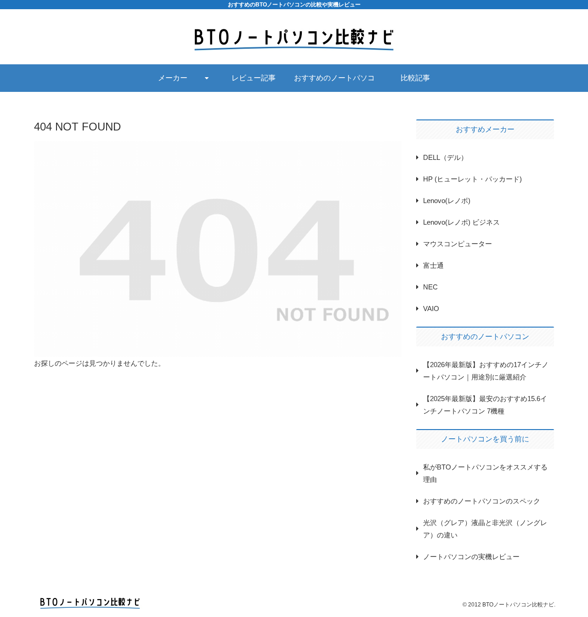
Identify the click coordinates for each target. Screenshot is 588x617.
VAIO (431, 308)
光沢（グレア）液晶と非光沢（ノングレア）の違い (485, 529)
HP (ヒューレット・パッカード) (472, 179)
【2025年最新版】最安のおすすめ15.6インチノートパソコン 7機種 (485, 405)
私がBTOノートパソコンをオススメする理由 (485, 473)
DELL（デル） (445, 157)
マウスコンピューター (457, 244)
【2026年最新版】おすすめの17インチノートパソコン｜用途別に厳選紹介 (485, 371)
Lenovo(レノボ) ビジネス (461, 222)
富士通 (433, 265)
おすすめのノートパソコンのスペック (481, 501)
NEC (430, 287)
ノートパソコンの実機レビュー (471, 556)
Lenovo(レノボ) (446, 200)
